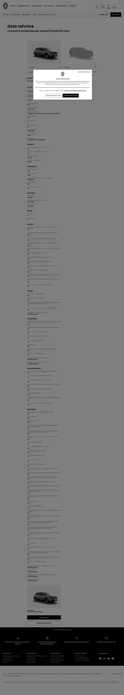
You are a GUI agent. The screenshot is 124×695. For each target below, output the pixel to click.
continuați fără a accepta (84, 71)
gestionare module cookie (53, 95)
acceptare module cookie (71, 95)
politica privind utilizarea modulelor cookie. (75, 90)
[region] (62, 84)
